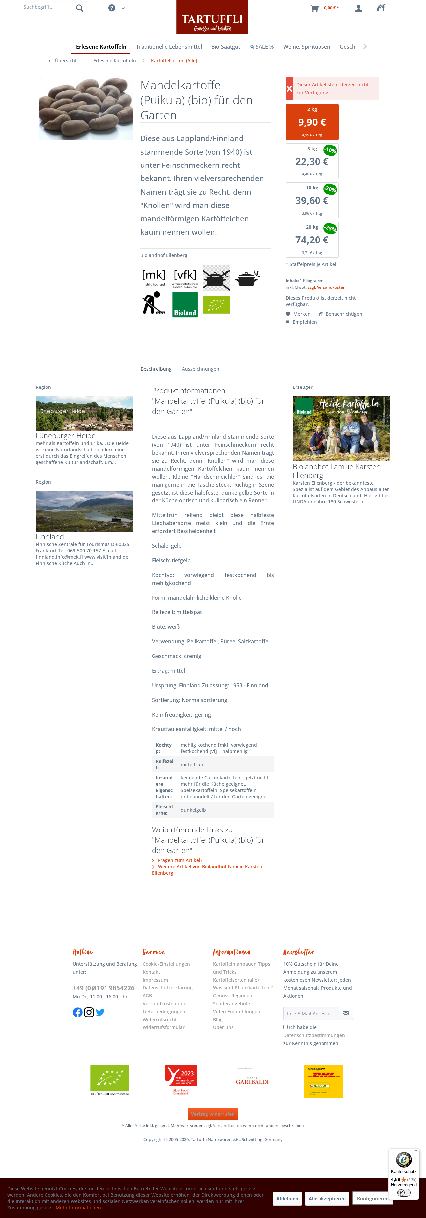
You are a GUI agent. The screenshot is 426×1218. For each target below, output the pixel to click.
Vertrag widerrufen (213, 1114)
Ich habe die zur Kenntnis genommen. (314, 1035)
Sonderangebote (231, 1003)
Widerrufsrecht (160, 1019)
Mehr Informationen (78, 1207)
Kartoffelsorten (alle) (236, 980)
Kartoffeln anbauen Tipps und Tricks (241, 968)
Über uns (223, 1027)
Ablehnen (287, 1198)
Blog (218, 1019)
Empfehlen (304, 322)
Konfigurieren (373, 1198)
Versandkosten (227, 1125)
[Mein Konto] (360, 8)
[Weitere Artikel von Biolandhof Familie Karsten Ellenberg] (341, 428)
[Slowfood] (181, 1081)
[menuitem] (383, 8)
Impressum (155, 980)
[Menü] (415, 1152)
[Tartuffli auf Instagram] (89, 1020)
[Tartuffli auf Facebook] (78, 1020)
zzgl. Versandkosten (327, 287)
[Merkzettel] (383, 8)
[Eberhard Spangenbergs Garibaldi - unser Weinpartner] (252, 1081)
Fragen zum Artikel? (179, 860)
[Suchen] (80, 7)
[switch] (404, 1193)
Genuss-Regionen (232, 995)
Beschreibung (156, 369)
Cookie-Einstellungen (166, 964)
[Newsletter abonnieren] (346, 1013)
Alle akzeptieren (327, 1198)
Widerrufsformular (164, 1027)
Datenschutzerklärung (168, 987)
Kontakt (151, 972)
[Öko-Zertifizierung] (110, 1081)
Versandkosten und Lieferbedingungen (165, 1007)
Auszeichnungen (200, 369)
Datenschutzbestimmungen (314, 1035)
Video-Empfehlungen (236, 1011)
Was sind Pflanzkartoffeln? (243, 987)
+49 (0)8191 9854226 (104, 988)
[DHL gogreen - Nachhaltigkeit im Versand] (324, 1081)
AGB (147, 995)
